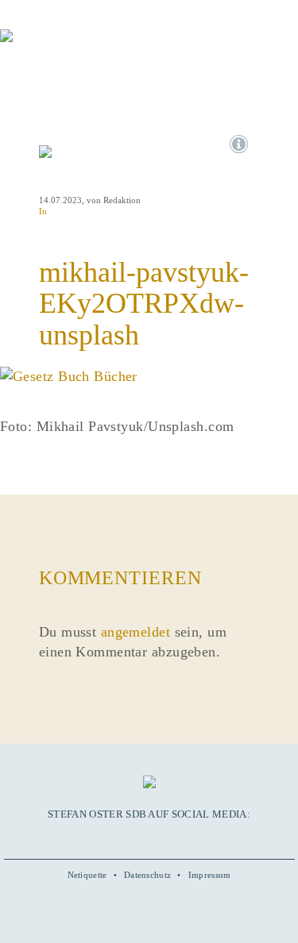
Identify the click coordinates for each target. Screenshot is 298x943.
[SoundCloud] (166, 837)
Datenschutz (147, 874)
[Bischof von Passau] (95, 46)
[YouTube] (131, 837)
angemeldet (135, 632)
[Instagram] (148, 837)
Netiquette (87, 874)
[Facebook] (113, 837)
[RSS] (183, 837)
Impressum (209, 874)
